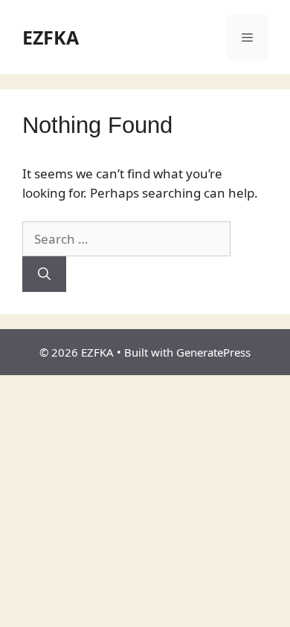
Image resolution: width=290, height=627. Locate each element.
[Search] (44, 274)
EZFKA (50, 37)
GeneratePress (213, 352)
